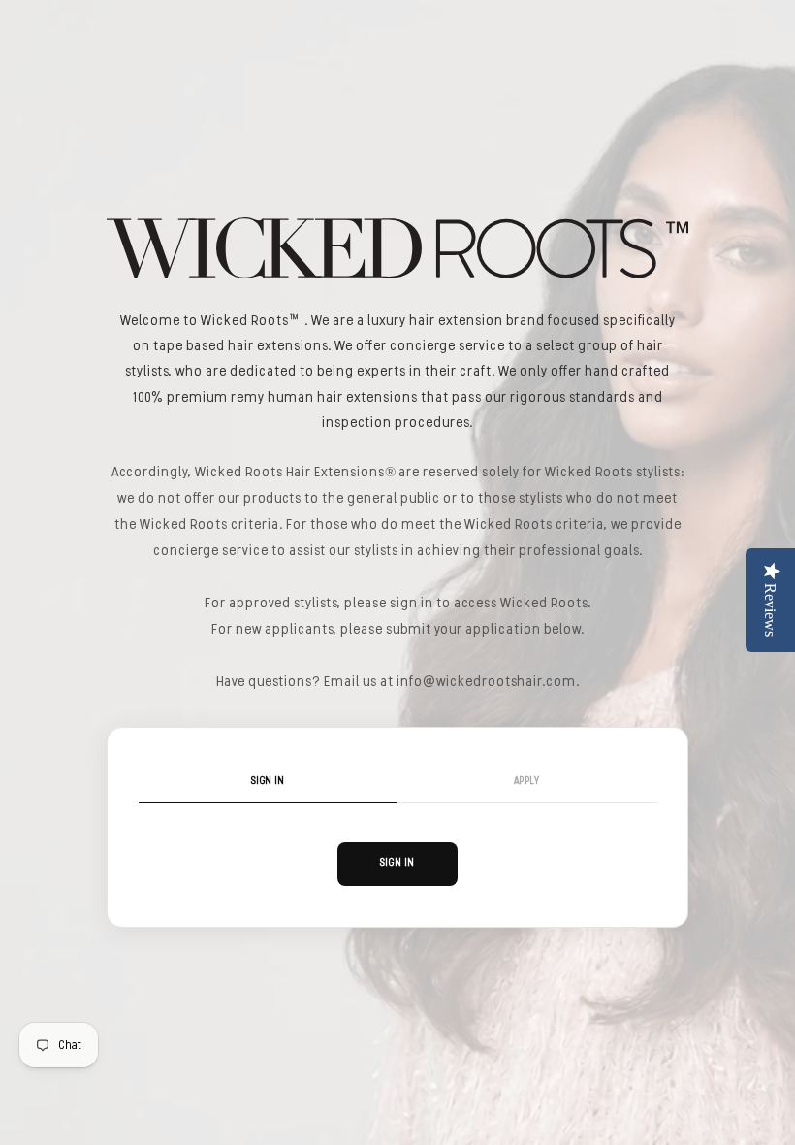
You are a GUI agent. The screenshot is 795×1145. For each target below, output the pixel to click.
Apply (527, 781)
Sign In (267, 781)
